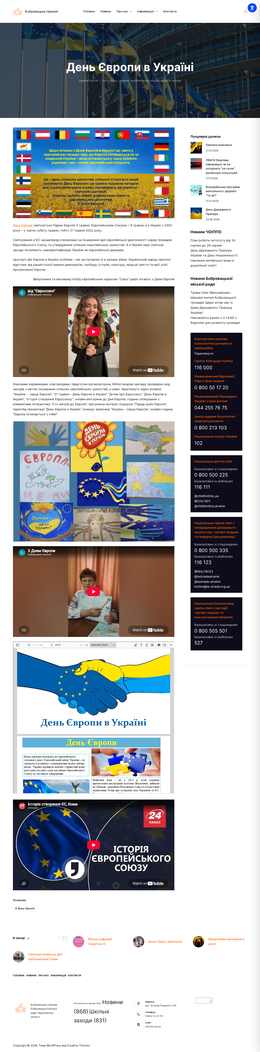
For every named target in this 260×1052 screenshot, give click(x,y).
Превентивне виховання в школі (226, 941)
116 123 (202, 562)
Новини (105, 11)
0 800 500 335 (211, 550)
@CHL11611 (202, 501)
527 (198, 643)
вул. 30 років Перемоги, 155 (160, 1005)
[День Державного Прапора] (196, 213)
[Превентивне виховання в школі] (198, 941)
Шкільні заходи (171, 80)
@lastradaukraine (206, 576)
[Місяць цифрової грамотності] (78, 941)
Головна (89, 11)
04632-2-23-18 (154, 1016)
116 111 (202, 487)
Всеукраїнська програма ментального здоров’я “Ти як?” (223, 191)
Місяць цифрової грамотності (100, 941)
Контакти (170, 11)
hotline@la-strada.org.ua (212, 586)
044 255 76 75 (210, 407)
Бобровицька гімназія (41, 11)
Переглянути (204, 353)
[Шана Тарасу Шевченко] (138, 941)
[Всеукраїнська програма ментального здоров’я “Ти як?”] (196, 190)
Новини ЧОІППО (206, 232)
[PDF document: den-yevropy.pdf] (93, 717)
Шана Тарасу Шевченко (165, 941)
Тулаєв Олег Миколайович (210, 292)
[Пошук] (245, 11)
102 (198, 443)
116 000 (203, 367)
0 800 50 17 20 (211, 387)
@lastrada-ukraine (207, 581)
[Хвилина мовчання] (196, 147)
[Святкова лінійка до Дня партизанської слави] (18, 957)
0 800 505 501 (210, 630)
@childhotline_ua (206, 496)
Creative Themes (78, 1045)
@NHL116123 (203, 571)
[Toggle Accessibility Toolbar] (252, 8)
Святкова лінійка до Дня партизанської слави (45, 957)
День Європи (23, 225)
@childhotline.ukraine (209, 506)
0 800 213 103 (210, 428)
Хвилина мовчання (219, 145)
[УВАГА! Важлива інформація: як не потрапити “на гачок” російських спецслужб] (196, 163)
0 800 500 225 (211, 475)
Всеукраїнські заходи (145, 80)
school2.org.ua (153, 1026)
